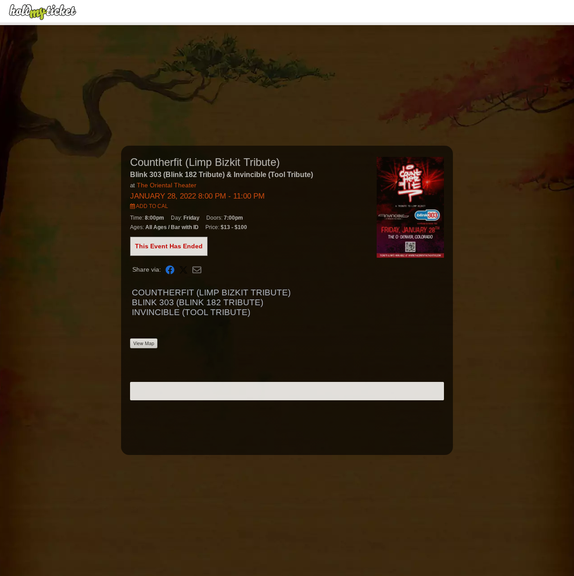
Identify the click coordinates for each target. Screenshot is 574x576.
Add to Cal (151, 206)
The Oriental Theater (166, 185)
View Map (143, 343)
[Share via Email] (196, 269)
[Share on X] (183, 269)
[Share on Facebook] (169, 269)
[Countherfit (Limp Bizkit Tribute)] (410, 206)
